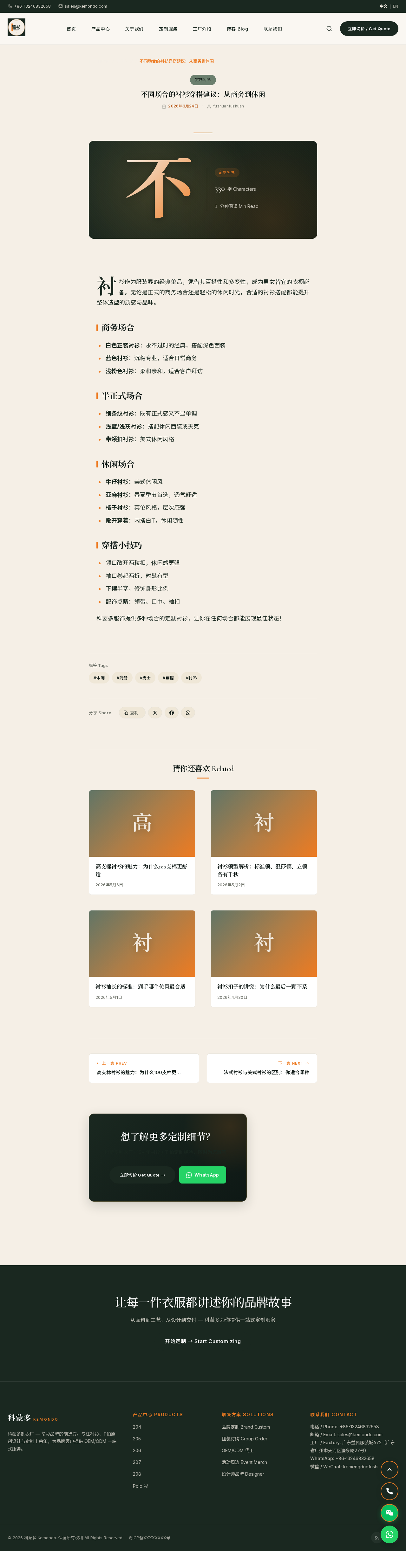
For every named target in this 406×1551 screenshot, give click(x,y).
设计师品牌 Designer (243, 1474)
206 (137, 1450)
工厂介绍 (202, 28)
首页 (71, 28)
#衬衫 (191, 677)
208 (137, 1474)
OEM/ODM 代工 (238, 1450)
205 (137, 1438)
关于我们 (134, 28)
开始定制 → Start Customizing (203, 1341)
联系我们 (273, 28)
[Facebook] (172, 712)
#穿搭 (168, 677)
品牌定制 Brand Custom (246, 1427)
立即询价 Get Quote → (142, 1174)
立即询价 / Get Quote (369, 28)
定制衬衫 (124, 61)
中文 (384, 6)
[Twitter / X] (155, 712)
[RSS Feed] (377, 1537)
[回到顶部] (389, 1470)
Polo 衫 (140, 1486)
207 (137, 1462)
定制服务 (168, 28)
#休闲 (99, 677)
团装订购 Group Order (244, 1438)
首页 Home (99, 61)
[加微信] (389, 1513)
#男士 (145, 677)
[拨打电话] (389, 1491)
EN (395, 6)
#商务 (122, 677)
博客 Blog (237, 28)
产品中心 (100, 28)
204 (137, 1427)
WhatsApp (206, 1174)
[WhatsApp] (188, 712)
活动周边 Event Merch (244, 1462)
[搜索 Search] (329, 28)
